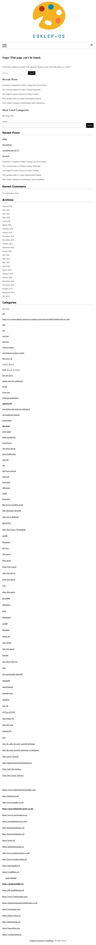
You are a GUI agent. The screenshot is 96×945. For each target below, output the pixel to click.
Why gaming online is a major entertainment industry (21, 99)
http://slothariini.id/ (10, 796)
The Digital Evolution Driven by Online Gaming (20, 94)
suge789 (5, 460)
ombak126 (6, 731)
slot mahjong (7, 145)
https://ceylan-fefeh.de (11, 934)
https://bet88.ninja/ (9, 454)
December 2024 (8, 281)
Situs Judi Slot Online (11, 769)
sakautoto (6, 605)
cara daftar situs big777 (10, 150)
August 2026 (7, 206)
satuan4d (6, 680)
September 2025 (8, 247)
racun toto (6, 392)
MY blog (5, 116)
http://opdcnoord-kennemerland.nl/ (17, 763)
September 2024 (8, 292)
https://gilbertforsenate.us (13, 846)
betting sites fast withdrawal (12, 381)
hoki (4, 611)
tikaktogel (6, 617)
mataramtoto (7, 687)
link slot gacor (7, 375)
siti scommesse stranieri (11, 415)
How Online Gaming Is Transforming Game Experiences (23, 103)
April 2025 (6, 266)
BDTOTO (6, 523)
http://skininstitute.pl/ (11, 922)
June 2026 (6, 214)
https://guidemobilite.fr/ (13, 884)
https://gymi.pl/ (8, 840)
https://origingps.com (11, 909)
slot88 (4, 494)
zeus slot (5, 336)
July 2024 (6, 296)
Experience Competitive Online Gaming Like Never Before (24, 85)
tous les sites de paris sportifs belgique (18, 744)
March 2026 (6, 225)
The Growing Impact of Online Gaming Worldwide (21, 90)
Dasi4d (5, 655)
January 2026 (7, 232)
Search (4, 121)
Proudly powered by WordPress (42, 941)
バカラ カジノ (8, 364)
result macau (7, 443)
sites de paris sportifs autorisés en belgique (20, 750)
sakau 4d (6, 636)
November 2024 (8, 285)
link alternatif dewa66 (11, 510)
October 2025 (7, 244)
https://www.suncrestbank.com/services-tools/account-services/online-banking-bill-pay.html (36, 319)
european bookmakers (10, 398)
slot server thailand (10, 517)
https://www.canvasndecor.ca (14, 815)
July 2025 (6, 255)
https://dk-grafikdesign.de (13, 890)
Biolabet (5, 630)
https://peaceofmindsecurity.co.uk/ (17, 809)
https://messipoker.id (11, 865)
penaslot (5, 699)
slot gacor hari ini (9, 661)
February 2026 (7, 229)
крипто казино (8, 347)
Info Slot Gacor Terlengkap (14, 529)
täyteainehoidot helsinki (12, 674)
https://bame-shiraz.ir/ (11, 915)
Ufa (4, 586)
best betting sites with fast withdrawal (16, 409)
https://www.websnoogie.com (15, 896)
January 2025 (7, 277)
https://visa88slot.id (10, 872)
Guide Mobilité (10, 878)
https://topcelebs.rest (11, 928)
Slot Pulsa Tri (8, 718)
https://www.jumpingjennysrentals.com (19, 790)
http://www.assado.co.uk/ (13, 802)
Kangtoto (6, 542)
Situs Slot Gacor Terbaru (12, 775)
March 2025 (6, 270)
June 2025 (6, 259)
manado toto (7, 693)
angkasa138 (7, 404)
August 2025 (7, 251)
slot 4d (5, 706)
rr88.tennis (6, 488)
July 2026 (6, 210)
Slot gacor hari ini (8, 449)
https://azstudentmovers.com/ (14, 821)
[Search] (92, 45)
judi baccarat (7, 725)
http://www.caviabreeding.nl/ (14, 859)
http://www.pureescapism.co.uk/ (16, 853)
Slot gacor (6, 560)
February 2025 (7, 274)
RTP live (5, 548)
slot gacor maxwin (9, 471)
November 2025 (8, 240)
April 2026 (6, 221)
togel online (6, 432)
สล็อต (4, 139)
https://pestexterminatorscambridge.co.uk (19, 903)
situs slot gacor (8, 573)
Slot (3, 325)
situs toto (5, 342)
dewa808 (6, 598)
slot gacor (5, 156)
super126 (5, 477)
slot (3, 314)
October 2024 (7, 289)
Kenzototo (6, 482)
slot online (6, 642)
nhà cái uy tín (7, 359)
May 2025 (6, 262)
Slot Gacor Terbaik (10, 756)
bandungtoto (7, 420)
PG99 (4, 387)
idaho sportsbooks (9, 437)
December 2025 (8, 236)
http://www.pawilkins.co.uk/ (12, 505)
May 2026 (6, 218)
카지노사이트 (8, 712)
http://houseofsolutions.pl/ (13, 827)
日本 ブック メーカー (11, 370)
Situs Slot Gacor (9, 567)
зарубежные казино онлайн (13, 353)
